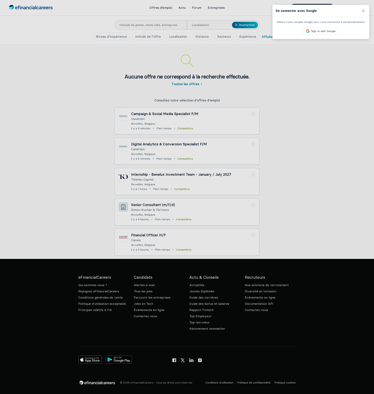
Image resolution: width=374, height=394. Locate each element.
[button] (187, 197)
